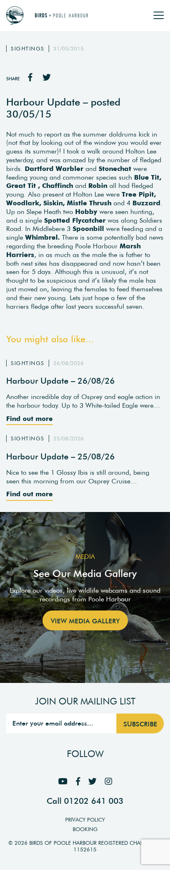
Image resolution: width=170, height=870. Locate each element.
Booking (85, 829)
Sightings (28, 48)
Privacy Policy (85, 819)
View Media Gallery (85, 621)
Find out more (29, 418)
